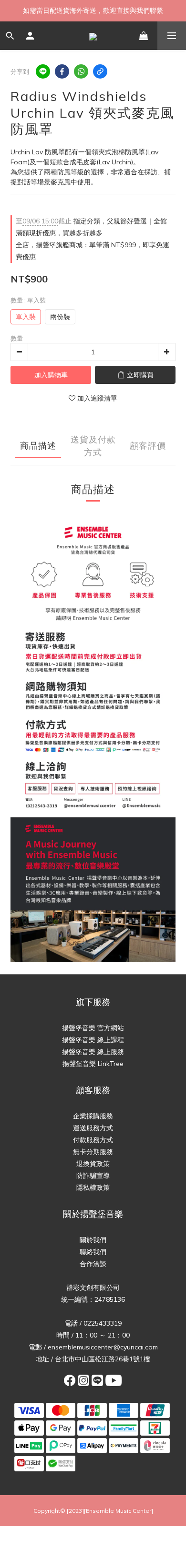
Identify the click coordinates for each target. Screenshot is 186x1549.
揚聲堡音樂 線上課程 (93, 1040)
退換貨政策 (93, 1163)
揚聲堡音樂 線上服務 (93, 1051)
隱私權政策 (93, 1187)
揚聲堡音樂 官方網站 (93, 1028)
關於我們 (93, 1240)
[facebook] (62, 71)
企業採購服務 (93, 1116)
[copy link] (100, 71)
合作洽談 (93, 1263)
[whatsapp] (81, 71)
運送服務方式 (93, 1128)
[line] (43, 71)
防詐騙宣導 (93, 1175)
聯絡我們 (93, 1251)
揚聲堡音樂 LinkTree (93, 1063)
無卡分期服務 (93, 1151)
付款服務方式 (93, 1140)
